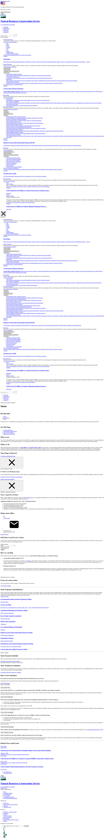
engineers (29, 560)
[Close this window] (12, 462)
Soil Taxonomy (9, 165)
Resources (5, 148)
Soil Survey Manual (10, 164)
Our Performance (7, 794)
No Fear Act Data (7, 815)
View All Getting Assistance (9, 66)
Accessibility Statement (8, 797)
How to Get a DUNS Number (13, 160)
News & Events (7, 178)
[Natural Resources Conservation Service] (52, 16)
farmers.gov (6, 29)
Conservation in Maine (6, 585)
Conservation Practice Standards (13, 159)
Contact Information (7, 430)
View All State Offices (8, 97)
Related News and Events (9, 434)
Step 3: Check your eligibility (7, 712)
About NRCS (6, 28)
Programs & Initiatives (8, 106)
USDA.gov (6, 31)
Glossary (5, 814)
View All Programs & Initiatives (10, 109)
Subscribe (5, 27)
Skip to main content (5, 1)
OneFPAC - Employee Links (10, 812)
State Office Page (4, 534)
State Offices (6, 95)
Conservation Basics (8, 39)
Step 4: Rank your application (7, 726)
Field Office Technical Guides (13, 157)
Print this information (5, 683)
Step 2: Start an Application (6, 697)
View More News (7, 772)
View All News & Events (9, 181)
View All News (9, 184)
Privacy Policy (6, 795)
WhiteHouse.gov (7, 807)
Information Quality (7, 793)
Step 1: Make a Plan (5, 687)
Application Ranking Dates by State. (95, 729)
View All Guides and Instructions (10, 168)
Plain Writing (6, 818)
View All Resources (7, 150)
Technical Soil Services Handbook (14, 166)
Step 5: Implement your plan (7, 732)
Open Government (7, 817)
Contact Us (5, 32)
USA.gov (5, 805)
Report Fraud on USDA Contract (10, 819)
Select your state (4, 544)
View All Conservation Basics (10, 42)
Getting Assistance (7, 64)
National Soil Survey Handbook (13, 161)
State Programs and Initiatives (10, 431)
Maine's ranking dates (28, 497)
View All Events (10, 196)
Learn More (10, 661)
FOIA (4, 791)
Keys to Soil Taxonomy (11, 163)
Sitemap (5, 821)
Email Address (6, 826)
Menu (2, 13)
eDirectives (5, 813)
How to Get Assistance (8, 432)
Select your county (5, 547)
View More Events (7, 773)
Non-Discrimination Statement (10, 798)
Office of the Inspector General (10, 804)
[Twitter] (1, 410)
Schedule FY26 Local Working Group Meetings (11, 477)
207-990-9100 (6, 518)
